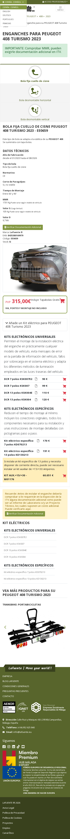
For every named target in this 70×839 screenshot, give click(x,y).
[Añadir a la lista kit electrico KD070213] (64, 441)
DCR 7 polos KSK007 (14, 543)
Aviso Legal (8, 807)
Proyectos (8, 822)
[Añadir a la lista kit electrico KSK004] (64, 400)
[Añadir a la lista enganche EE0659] (62, 301)
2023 (48, 16)
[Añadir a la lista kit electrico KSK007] (64, 386)
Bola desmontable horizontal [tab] (35, 100)
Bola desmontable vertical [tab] (35, 119)
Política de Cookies (12, 817)
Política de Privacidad (13, 812)
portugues (8, 19)
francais (7, 23)
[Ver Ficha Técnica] (36, 379)
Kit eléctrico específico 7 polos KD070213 (24, 572)
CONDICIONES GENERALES (16, 686)
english (6, 11)
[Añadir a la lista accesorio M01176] (64, 476)
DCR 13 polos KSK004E (15, 550)
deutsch (7, 15)
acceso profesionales (55, 2)
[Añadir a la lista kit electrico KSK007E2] (64, 379)
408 (41, 16)
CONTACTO (8, 696)
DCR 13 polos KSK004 (14, 556)
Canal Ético (8, 832)
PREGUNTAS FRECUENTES (16, 691)
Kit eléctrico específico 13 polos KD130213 (25, 578)
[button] (5, 628)
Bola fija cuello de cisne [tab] (35, 81)
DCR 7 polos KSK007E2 (15, 537)
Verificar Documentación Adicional (23, 227)
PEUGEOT (31, 16)
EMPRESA (7, 676)
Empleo (6, 828)
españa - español (13, 2)
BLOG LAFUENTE (11, 681)
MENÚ (60, 9)
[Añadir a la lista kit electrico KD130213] (64, 451)
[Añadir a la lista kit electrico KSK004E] (64, 393)
